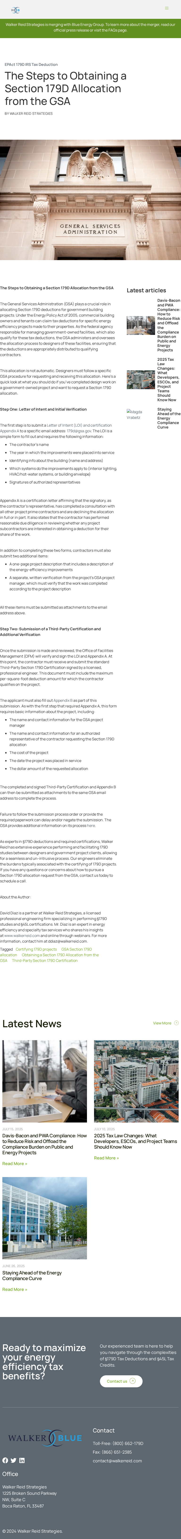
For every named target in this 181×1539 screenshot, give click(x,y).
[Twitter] (13, 1460)
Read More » (14, 1163)
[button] (167, 8)
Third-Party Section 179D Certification (45, 960)
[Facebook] (5, 1460)
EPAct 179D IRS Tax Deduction (31, 64)
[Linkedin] (22, 1460)
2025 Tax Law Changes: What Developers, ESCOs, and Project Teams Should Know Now (168, 380)
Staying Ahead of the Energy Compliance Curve (169, 418)
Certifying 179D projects (36, 949)
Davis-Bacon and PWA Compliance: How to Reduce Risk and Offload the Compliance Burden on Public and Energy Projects (168, 325)
